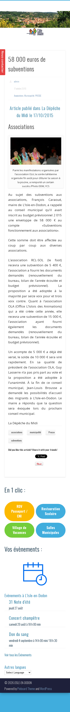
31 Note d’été (19, 602)
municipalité (35, 432)
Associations (18, 95)
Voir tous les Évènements (18, 655)
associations (16, 432)
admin (16, 81)
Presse (52, 432)
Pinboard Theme (26, 688)
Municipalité (29, 95)
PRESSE (38, 95)
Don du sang (19, 634)
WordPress (46, 688)
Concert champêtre (24, 618)
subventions (16, 440)
